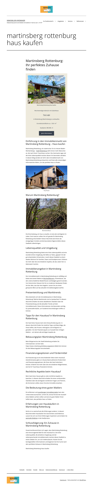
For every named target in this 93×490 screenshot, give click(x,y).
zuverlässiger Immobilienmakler (48, 392)
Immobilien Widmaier (16, 20)
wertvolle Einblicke (31, 418)
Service (70, 21)
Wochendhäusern (48, 278)
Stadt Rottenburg (41, 151)
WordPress (83, 480)
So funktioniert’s (48, 21)
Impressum (63, 480)
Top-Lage (46, 115)
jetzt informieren (46, 133)
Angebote (61, 21)
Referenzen (80, 21)
